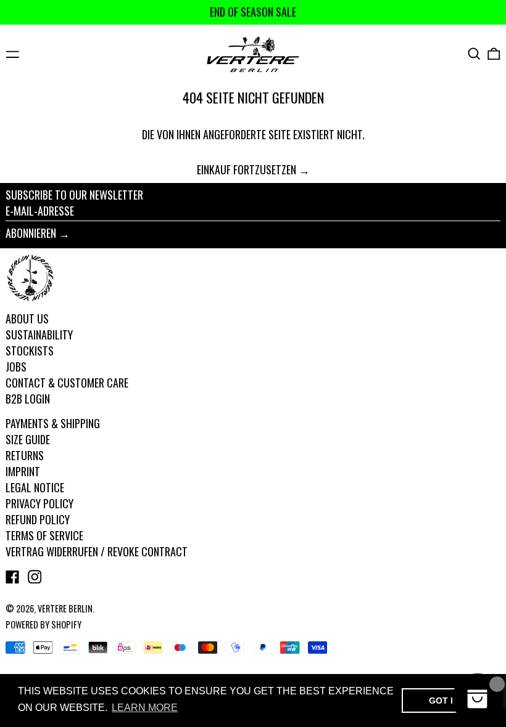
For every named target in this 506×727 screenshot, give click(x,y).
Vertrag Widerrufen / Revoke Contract (97, 551)
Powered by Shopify (43, 624)
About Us (27, 319)
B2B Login (28, 399)
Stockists (30, 351)
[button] (474, 54)
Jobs (16, 367)
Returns (25, 455)
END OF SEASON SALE (253, 12)
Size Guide (28, 439)
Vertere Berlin (65, 608)
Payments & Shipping (53, 423)
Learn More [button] (145, 707)
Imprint (23, 471)
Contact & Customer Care (67, 383)
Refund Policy (38, 519)
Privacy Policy (39, 503)
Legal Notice (35, 487)
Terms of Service (44, 535)
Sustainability (39, 335)
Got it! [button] (445, 700)
